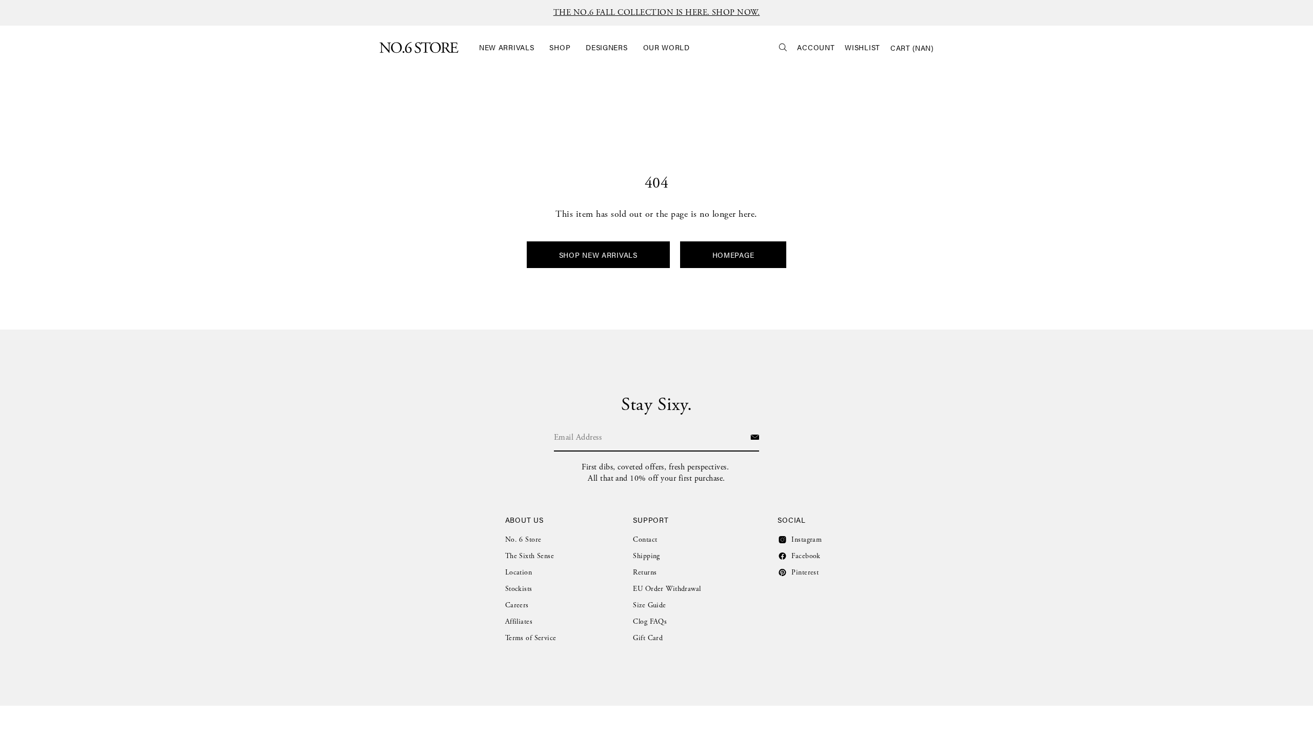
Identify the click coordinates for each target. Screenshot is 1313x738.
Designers (606, 47)
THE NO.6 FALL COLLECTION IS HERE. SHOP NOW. (656, 12)
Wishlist (862, 47)
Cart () (911, 47)
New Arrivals (506, 47)
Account (815, 47)
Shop (559, 47)
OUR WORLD (666, 47)
